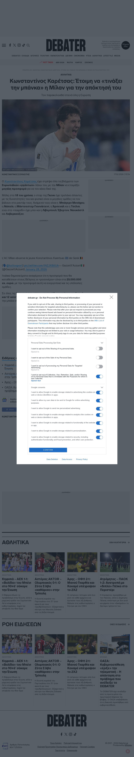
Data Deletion (52, 459)
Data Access (67, 459)
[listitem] (67, 342)
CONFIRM (48, 450)
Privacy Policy (82, 459)
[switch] (99, 348)
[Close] (112, 298)
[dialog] (67, 378)
